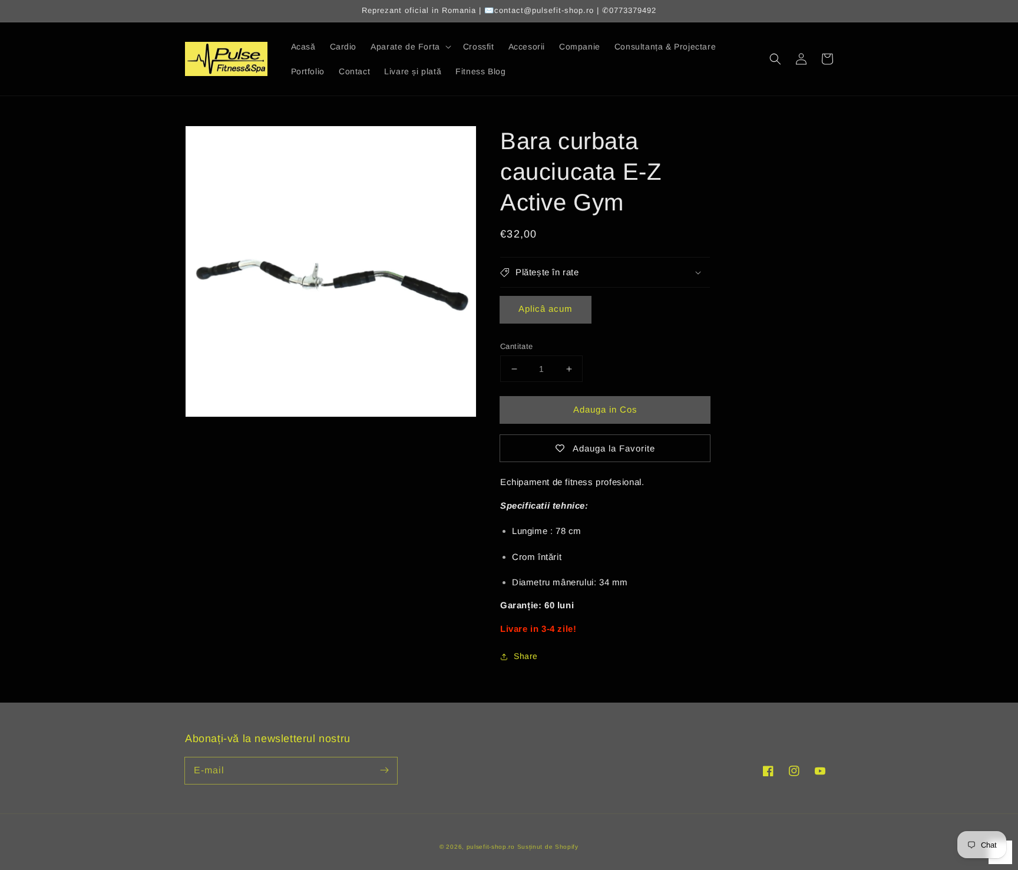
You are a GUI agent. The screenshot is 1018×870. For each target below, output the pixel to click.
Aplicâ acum (545, 309)
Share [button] (526, 656)
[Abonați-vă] (384, 770)
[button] (775, 59)
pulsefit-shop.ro (491, 846)
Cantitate (516, 346)
